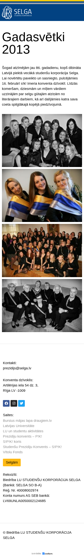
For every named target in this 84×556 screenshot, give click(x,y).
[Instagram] (14, 403)
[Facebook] (6, 403)
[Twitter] (21, 403)
